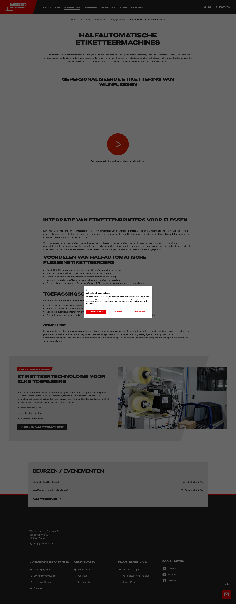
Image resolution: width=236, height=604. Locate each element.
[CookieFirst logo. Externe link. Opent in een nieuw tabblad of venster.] (87, 290)
